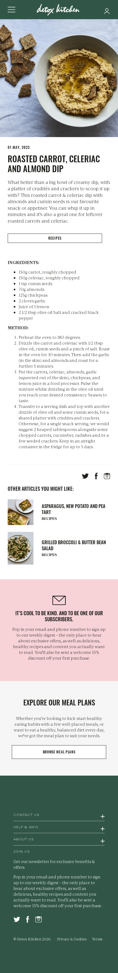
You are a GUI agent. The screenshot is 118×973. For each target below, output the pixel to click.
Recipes (54, 238)
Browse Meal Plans (59, 751)
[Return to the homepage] (59, 10)
